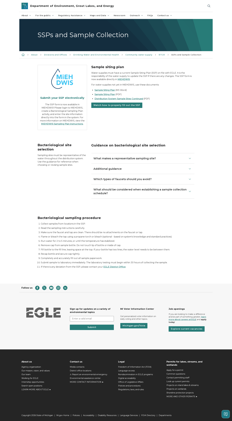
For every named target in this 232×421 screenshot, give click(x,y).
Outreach (135, 15)
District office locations (80, 370)
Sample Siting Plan (105, 90)
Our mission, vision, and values (35, 370)
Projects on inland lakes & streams (182, 385)
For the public (43, 15)
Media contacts (77, 367)
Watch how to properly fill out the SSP (116, 105)
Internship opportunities (32, 382)
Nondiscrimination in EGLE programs (135, 374)
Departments (165, 415)
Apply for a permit (174, 370)
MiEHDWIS (124, 79)
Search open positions (31, 386)
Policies (76, 415)
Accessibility (88, 415)
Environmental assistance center (85, 378)
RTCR (162, 55)
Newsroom (120, 15)
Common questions (175, 374)
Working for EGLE (29, 378)
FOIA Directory (148, 415)
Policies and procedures (129, 386)
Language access (126, 370)
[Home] (23, 54)
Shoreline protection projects (180, 393)
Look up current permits (177, 381)
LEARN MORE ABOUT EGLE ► (36, 389)
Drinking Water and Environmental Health (96, 55)
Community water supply (138, 55)
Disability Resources (107, 415)
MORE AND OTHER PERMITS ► (182, 396)
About (24, 15)
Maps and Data (98, 15)
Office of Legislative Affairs (130, 382)
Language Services (129, 415)
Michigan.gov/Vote (133, 325)
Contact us (163, 15)
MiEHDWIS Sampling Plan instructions (62, 124)
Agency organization (31, 367)
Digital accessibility (127, 378)
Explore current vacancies (186, 329)
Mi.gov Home (62, 415)
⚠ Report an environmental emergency (88, 374)
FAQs (150, 15)
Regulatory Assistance (70, 15)
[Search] (209, 6)
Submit (92, 327)
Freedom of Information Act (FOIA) (134, 367)
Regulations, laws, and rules (131, 389)
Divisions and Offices (55, 55)
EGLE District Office (114, 267)
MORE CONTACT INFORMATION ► (87, 382)
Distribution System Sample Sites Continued (119, 98)
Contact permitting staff (177, 377)
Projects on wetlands (176, 389)
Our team (26, 374)
